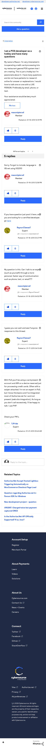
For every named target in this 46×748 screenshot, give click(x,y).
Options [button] (42, 41)
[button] (8, 130)
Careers (15, 612)
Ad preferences (18, 696)
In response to (29, 234)
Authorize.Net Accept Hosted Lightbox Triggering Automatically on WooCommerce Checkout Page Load (21, 484)
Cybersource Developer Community (7, 9)
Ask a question (23, 29)
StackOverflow (18, 645)
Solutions (16, 578)
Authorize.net (28, 687)
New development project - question (20, 502)
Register (15, 545)
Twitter (15, 632)
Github (15, 641)
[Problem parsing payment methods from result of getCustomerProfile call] (32, 151)
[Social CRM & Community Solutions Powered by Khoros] (38, 743)
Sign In (36, 9)
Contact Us (17, 603)
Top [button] (3, 742)
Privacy (15, 692)
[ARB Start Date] (28, 151)
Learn (14, 569)
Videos (15, 574)
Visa (13, 687)
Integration (8, 41)
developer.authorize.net (11, 1)
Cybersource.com (19, 598)
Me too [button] (12, 105)
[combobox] (23, 22)
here (9, 221)
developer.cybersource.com (33, 1)
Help (33, 9)
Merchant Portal (19, 550)
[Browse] (41, 8)
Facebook (16, 636)
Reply (23, 139)
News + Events (18, 607)
